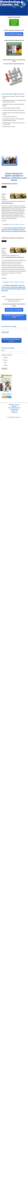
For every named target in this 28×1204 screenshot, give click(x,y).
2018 (3, 231)
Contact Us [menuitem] (14, 412)
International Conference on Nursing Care (13, 238)
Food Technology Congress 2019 (10, 116)
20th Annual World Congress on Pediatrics (11, 108)
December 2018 (15, 231)
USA (5, 227)
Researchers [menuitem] (3, 8)
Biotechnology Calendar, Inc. (15, 417)
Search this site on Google (9, 326)
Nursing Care (23, 231)
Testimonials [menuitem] (3, 14)
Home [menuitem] (1, 7)
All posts (4, 296)
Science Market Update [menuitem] (14, 407)
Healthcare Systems (21, 288)
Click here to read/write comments (16, 224)
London (20, 285)
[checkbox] (14, 362)
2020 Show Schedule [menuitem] (14, 404)
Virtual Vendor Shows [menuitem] (5, 10)
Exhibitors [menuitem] (2, 11)
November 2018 (9, 288)
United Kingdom (14, 285)
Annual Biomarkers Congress (9, 126)
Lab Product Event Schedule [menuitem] (6, 13)
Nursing (8, 287)
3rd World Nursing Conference (10, 183)
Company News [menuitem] (14, 409)
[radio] (14, 358)
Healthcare (14, 227)
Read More (4, 220)
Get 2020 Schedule (14, 34)
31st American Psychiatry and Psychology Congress (14, 110)
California (9, 227)
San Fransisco (7, 231)
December (20, 227)
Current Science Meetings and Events (16, 229)
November (6, 285)
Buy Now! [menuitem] (14, 406)
